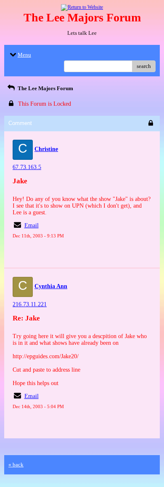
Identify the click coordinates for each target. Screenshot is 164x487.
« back (16, 464)
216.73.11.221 (30, 304)
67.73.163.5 (27, 167)
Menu (24, 55)
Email (31, 225)
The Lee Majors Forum (44, 88)
